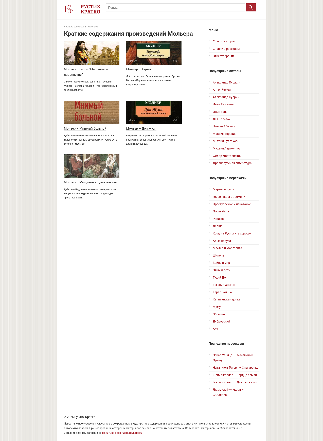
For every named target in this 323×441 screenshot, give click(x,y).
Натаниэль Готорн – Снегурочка (236, 367)
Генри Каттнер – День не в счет (235, 382)
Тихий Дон (220, 277)
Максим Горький (224, 133)
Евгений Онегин (224, 284)
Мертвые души (223, 189)
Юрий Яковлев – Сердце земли (235, 375)
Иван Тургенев (223, 104)
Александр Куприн (226, 97)
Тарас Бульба (222, 292)
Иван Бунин (221, 111)
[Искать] (251, 7)
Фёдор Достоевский (227, 156)
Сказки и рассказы (226, 48)
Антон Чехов (222, 89)
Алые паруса (222, 241)
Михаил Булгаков (225, 141)
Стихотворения (224, 56)
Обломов (219, 314)
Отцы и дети (221, 270)
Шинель (218, 255)
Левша (218, 226)
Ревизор (219, 218)
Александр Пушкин (226, 82)
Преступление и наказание (232, 204)
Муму (217, 307)
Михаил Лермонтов (226, 148)
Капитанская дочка (227, 299)
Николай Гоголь (224, 126)
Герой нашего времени (229, 196)
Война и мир (221, 262)
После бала (221, 211)
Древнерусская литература (232, 163)
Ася (215, 329)
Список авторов (224, 41)
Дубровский (221, 321)
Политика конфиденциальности (122, 432)
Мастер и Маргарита (227, 248)
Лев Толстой (221, 119)
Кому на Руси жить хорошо (232, 233)
